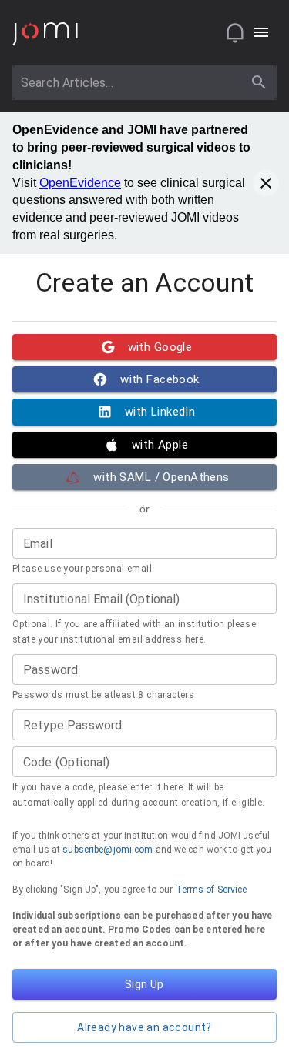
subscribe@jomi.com (107, 849)
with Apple (160, 445)
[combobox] (130, 82)
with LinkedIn (160, 412)
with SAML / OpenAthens (161, 477)
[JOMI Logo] (45, 33)
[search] (259, 82)
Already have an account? (144, 1027)
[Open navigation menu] (261, 32)
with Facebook (160, 379)
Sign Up (144, 984)
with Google (160, 347)
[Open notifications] (235, 32)
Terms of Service (211, 889)
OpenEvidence (80, 182)
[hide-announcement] (266, 183)
